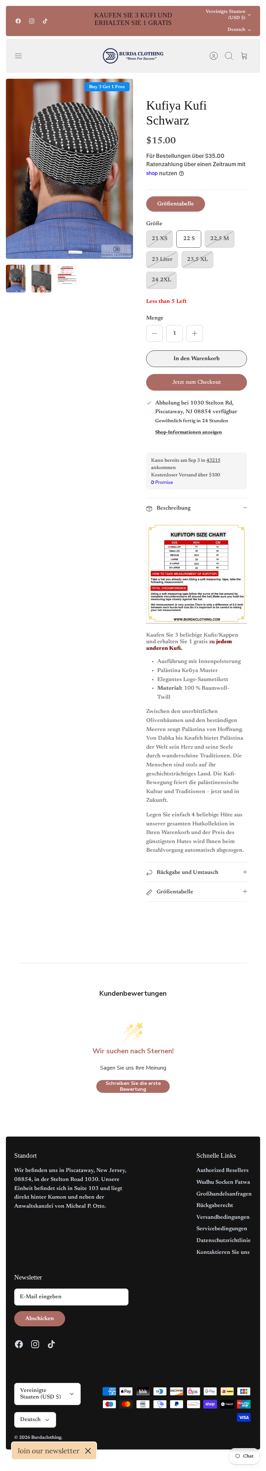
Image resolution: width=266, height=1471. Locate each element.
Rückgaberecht (214, 1205)
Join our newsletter (48, 1450)
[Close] (88, 1451)
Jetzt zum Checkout (196, 382)
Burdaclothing (46, 1437)
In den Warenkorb (197, 359)
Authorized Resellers (222, 1170)
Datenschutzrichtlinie (223, 1240)
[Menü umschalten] (21, 56)
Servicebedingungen (221, 1229)
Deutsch (236, 29)
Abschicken (39, 1318)
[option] (69, 169)
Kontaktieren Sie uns (223, 1252)
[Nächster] (187, 21)
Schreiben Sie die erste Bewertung (133, 1086)
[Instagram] (31, 21)
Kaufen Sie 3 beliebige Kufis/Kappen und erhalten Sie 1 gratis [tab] (192, 641)
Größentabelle (175, 204)
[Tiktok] (45, 21)
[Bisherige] (79, 21)
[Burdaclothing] (133, 55)
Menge (154, 318)
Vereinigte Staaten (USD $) (225, 14)
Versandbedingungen (223, 1217)
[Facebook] (18, 21)
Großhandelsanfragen (224, 1194)
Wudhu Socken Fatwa (223, 1182)
